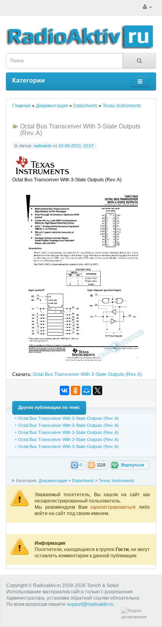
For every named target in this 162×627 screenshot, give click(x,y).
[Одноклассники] (75, 390)
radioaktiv (42, 145)
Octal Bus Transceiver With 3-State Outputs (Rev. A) (87, 374)
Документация (53, 480)
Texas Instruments (116, 480)
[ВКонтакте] (64, 390)
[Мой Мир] (86, 390)
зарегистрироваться (114, 507)
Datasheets (83, 480)
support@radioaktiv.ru (90, 604)
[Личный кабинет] (147, 7)
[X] (97, 390)
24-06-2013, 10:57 (76, 145)
